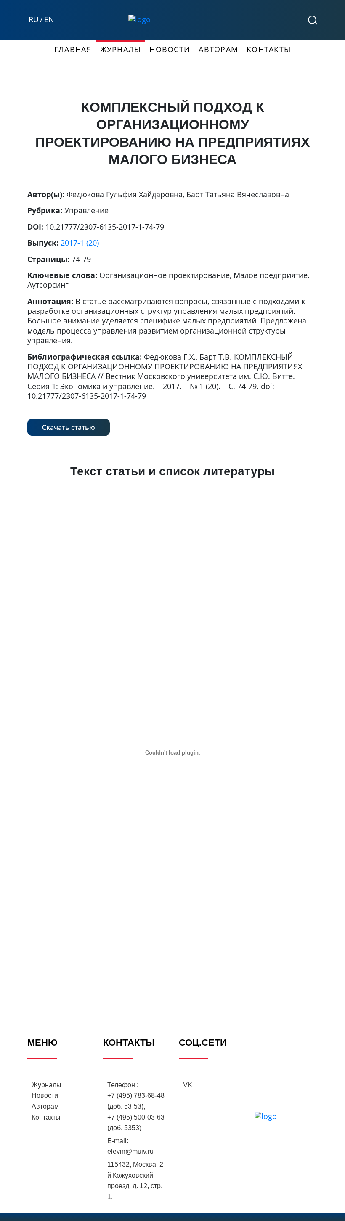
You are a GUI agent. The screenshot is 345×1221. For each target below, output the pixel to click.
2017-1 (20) (80, 243)
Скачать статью (68, 427)
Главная (73, 49)
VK (187, 1085)
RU (34, 19)
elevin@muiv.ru (130, 1151)
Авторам (218, 49)
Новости (169, 49)
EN (49, 19)
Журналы (120, 49)
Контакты (269, 49)
